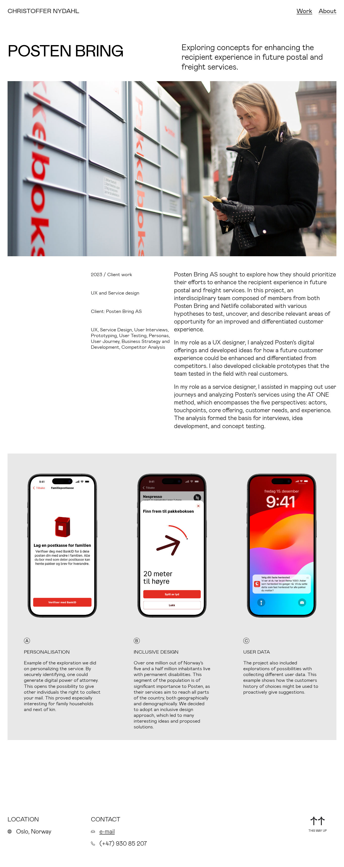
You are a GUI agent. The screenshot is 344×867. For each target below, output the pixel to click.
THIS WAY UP (317, 830)
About (327, 11)
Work (304, 11)
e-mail (107, 831)
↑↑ (317, 820)
